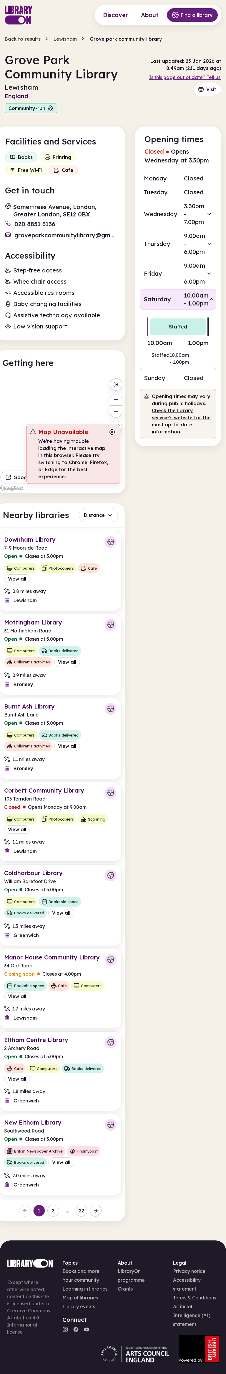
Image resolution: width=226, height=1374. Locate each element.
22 (81, 1211)
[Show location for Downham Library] (111, 542)
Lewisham (65, 39)
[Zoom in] (116, 400)
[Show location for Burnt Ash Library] (111, 709)
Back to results (23, 39)
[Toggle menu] (116, 384)
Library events (78, 1306)
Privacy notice (189, 1271)
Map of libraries (80, 1298)
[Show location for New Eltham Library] (111, 1125)
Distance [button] (94, 515)
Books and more (80, 1271)
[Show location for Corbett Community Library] (111, 793)
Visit (211, 89)
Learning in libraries (84, 1289)
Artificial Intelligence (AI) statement (191, 1315)
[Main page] (18, 15)
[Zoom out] (116, 412)
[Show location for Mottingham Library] (111, 625)
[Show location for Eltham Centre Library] (111, 1042)
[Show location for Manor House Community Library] (111, 960)
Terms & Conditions (194, 1298)
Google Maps (30, 477)
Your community (80, 1280)
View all (17, 579)
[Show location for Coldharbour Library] (111, 875)
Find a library (197, 15)
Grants (125, 1289)
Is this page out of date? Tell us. (185, 77)
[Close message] (112, 432)
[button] (178, 214)
